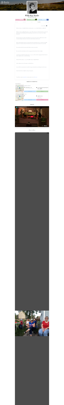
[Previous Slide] (16, 323)
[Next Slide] (47, 323)
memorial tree (25, 77)
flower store (35, 77)
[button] (19, 88)
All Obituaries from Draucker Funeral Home (59, 1)
